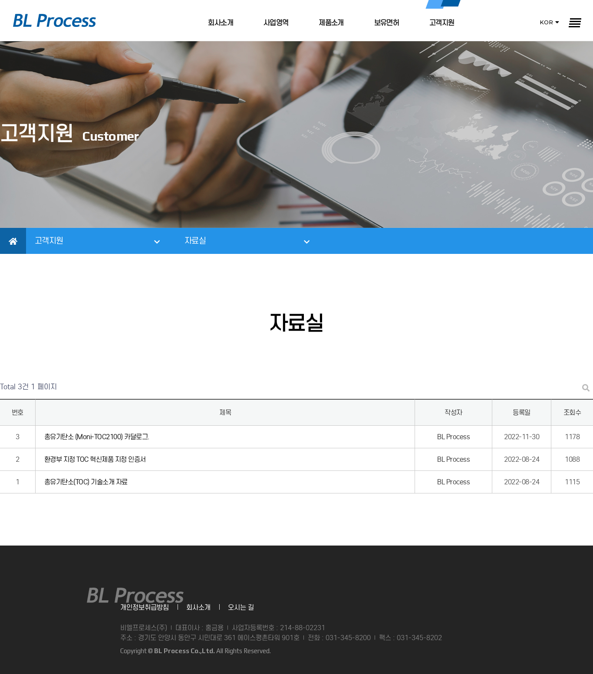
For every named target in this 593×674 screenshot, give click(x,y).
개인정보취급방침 (144, 607)
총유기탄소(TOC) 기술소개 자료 (86, 482)
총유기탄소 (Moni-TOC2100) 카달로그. (97, 437)
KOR (546, 22)
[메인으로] (54, 20)
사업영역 (276, 22)
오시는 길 (241, 607)
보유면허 (386, 22)
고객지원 (441, 22)
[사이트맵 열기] (574, 23)
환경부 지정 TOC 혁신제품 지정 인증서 (95, 459)
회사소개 (220, 22)
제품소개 (331, 22)
